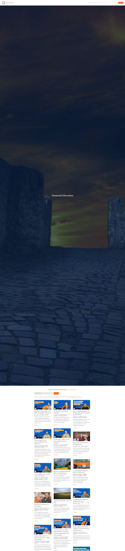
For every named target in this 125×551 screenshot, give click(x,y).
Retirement (42, 414)
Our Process (95, 2)
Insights (42, 445)
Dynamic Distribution (43, 478)
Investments (36, 542)
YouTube (46, 415)
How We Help (100, 2)
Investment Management (77, 474)
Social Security (37, 447)
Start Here (121, 2)
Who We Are (90, 2)
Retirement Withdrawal (43, 509)
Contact (115, 2)
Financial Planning (44, 477)
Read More (36, 425)
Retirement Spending (38, 510)
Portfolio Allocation (46, 508)
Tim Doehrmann (71, 389)
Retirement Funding (62, 414)
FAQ (112, 2)
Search (56, 393)
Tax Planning (41, 415)
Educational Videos (107, 2)
